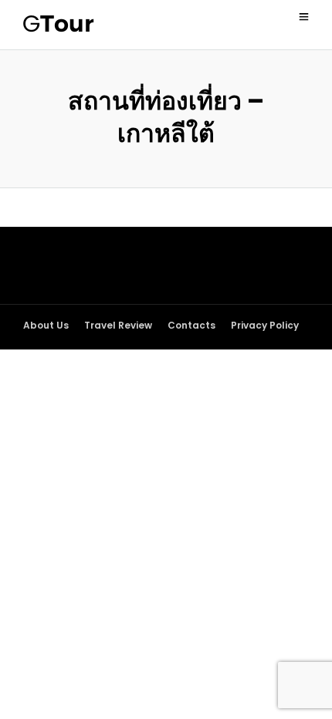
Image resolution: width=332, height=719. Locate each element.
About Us (46, 325)
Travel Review (118, 325)
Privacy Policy (265, 325)
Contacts (191, 325)
